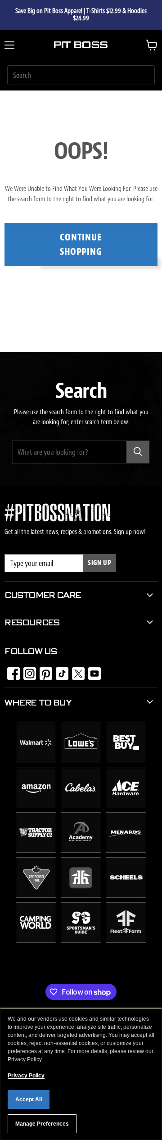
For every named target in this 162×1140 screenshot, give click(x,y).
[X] (75, 671)
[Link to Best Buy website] (126, 760)
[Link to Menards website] (126, 850)
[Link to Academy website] (81, 850)
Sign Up (100, 563)
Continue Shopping (81, 244)
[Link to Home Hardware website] (81, 895)
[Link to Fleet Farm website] (126, 940)
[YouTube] (92, 671)
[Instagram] (27, 671)
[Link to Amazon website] (36, 805)
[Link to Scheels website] (126, 895)
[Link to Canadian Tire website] (36, 895)
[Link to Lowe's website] (81, 760)
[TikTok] (59, 671)
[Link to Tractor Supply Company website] (36, 850)
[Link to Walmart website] (36, 760)
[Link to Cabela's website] (81, 805)
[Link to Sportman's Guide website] (81, 940)
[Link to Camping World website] (36, 940)
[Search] (137, 452)
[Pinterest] (43, 671)
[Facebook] (10, 671)
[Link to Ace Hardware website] (126, 805)
